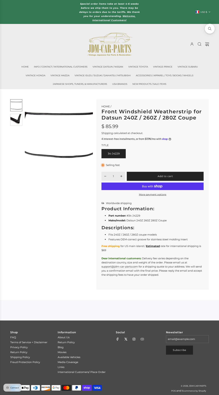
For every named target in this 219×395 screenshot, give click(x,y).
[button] (33, 133)
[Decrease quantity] (105, 176)
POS (173, 391)
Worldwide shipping (119, 203)
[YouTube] (142, 339)
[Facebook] (117, 339)
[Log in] (192, 44)
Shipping (107, 133)
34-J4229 (114, 153)
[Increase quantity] (121, 176)
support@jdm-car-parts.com (119, 266)
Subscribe (179, 350)
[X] (126, 339)
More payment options (152, 194)
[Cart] (207, 44)
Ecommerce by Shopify (194, 391)
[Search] (199, 44)
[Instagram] (134, 339)
